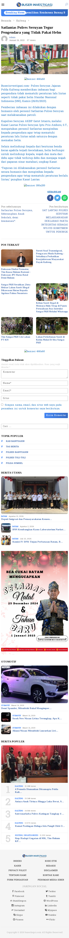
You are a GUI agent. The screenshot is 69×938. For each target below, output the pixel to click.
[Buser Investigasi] (34, 4)
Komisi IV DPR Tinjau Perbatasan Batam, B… (37, 541)
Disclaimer (51, 870)
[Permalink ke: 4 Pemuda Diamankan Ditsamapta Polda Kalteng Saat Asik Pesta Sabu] (34, 764)
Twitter (52, 891)
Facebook (19, 891)
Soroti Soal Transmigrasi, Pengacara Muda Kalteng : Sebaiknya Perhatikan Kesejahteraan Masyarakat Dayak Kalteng (50, 256)
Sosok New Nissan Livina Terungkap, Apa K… (37, 718)
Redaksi (51, 866)
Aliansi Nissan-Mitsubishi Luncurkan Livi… (35, 730)
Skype (19, 915)
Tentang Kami (17, 875)
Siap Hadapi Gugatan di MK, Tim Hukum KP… (37, 839)
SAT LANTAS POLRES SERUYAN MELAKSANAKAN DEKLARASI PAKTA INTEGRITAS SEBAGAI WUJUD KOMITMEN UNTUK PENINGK (54, 219)
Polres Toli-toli (16, 458)
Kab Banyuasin (15, 441)
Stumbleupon (19, 901)
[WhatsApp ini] (64, 198)
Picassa (19, 920)
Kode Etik (51, 861)
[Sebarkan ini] (50, 198)
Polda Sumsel (14, 463)
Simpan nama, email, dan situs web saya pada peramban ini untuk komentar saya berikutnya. (31, 407)
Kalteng (19, 786)
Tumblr (52, 896)
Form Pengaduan (17, 880)
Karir (17, 866)
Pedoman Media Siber (51, 880)
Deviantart (19, 910)
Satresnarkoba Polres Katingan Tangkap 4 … (39, 813)
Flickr (52, 920)
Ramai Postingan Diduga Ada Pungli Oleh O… (40, 826)
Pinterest (19, 896)
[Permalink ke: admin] (4, 39)
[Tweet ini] (57, 198)
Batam (4, 516)
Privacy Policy (18, 870)
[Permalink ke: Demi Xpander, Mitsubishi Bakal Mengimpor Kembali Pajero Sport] (34, 684)
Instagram (19, 906)
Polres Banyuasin (17, 452)
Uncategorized (31, 835)
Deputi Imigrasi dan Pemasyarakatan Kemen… (26, 519)
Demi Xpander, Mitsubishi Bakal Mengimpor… (26, 708)
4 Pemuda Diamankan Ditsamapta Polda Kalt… (36, 790)
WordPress (52, 901)
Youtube (52, 915)
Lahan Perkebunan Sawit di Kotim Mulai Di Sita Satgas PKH (50, 340)
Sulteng (19, 835)
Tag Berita (12, 447)
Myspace (52, 910)
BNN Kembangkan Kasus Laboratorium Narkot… (38, 529)
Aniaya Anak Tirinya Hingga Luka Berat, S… (39, 801)
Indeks (17, 861)
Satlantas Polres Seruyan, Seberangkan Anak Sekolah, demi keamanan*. (17, 214)
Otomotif (5, 705)
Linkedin (52, 906)
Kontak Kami (51, 875)
